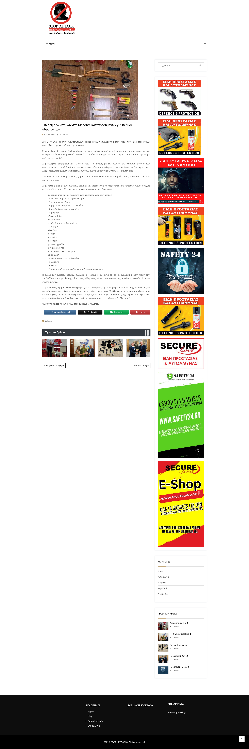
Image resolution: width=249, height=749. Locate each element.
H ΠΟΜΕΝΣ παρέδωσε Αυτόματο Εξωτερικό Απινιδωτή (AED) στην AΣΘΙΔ (82, 348)
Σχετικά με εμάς (95, 721)
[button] (204, 44)
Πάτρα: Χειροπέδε (178, 645)
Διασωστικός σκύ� (179, 623)
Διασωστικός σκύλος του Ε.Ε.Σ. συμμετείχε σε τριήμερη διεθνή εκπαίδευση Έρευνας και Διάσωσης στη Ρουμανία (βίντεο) (55, 348)
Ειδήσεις (48, 321)
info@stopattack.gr (177, 712)
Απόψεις (162, 571)
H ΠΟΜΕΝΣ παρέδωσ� (180, 634)
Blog (90, 716)
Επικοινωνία (94, 725)
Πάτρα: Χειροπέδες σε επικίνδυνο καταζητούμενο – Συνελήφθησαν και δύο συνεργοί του (110, 348)
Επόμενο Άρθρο (141, 365)
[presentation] (145, 333)
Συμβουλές (163, 594)
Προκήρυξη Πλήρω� (179, 667)
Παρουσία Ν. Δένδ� (179, 656)
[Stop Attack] (61, 21)
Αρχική (91, 711)
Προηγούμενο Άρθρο (54, 365)
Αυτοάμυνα (163, 576)
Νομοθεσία (163, 588)
